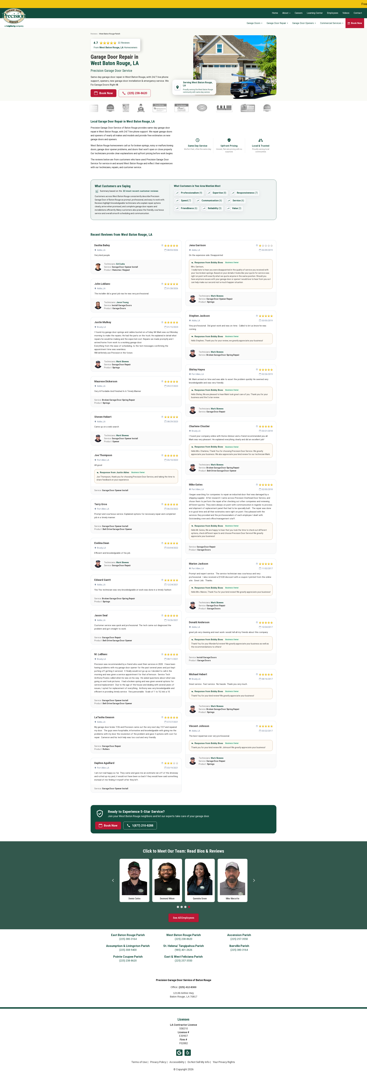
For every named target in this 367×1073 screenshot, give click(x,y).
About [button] (285, 13)
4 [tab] (189, 907)
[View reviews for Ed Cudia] (98, 267)
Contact (358, 13)
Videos (345, 13)
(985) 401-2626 (183, 949)
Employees (332, 13)
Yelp (188, 1052)
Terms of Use (139, 1062)
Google (179, 1052)
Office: (183, 987)
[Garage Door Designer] (215, 108)
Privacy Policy (158, 1062)
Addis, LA (101, 250)
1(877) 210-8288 (142, 825)
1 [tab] (177, 907)
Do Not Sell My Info (198, 1062)
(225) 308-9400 (128, 949)
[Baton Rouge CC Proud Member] (92, 108)
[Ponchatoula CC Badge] (114, 108)
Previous (113, 880)
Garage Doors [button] (254, 23)
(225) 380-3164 (128, 938)
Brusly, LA (101, 327)
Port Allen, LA (103, 460)
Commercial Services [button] (331, 23)
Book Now (106, 93)
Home (275, 13)
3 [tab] (185, 907)
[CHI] (157, 108)
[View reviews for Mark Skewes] (98, 364)
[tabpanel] (134, 879)
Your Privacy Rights (224, 1062)
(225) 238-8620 (137, 93)
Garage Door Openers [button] (303, 23)
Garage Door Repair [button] (277, 23)
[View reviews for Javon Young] (98, 305)
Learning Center (315, 13)
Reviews (94, 34)
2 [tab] (181, 907)
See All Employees (183, 917)
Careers (298, 13)
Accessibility (176, 1062)
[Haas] (180, 108)
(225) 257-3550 (239, 938)
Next (253, 880)
